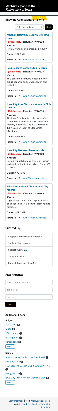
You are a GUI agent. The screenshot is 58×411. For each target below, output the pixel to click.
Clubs (9, 329)
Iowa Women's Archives (34, 59)
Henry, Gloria (13, 373)
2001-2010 (12, 324)
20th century (13, 333)
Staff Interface (16, 400)
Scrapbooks (12, 341)
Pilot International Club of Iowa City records (27, 188)
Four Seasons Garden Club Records (27, 68)
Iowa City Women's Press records (25, 150)
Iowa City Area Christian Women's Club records (29, 105)
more (9, 346)
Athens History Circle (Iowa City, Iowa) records (28, 36)
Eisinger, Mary (13, 361)
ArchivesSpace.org (40, 400)
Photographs (13, 337)
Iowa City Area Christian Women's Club (26, 377)
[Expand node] (55, 13)
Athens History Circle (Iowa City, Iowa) (26, 357)
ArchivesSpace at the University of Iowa (21, 7)
